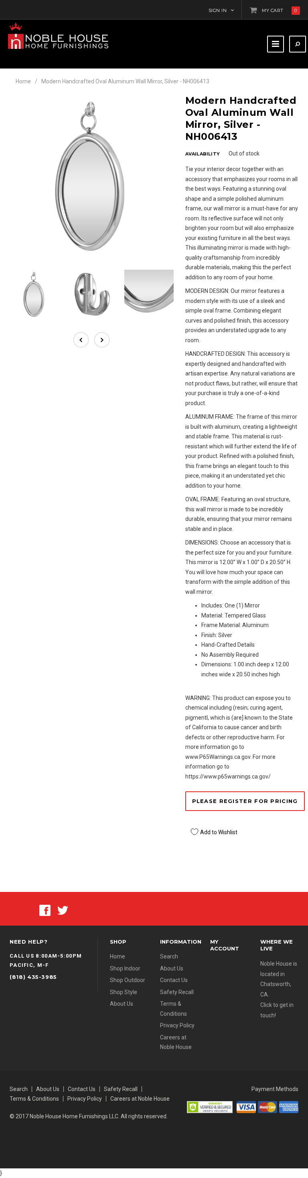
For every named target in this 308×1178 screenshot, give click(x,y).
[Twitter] (62, 909)
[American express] (288, 1106)
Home (23, 81)
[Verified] (210, 1106)
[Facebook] (45, 909)
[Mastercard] (267, 1106)
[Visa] (246, 1106)
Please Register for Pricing (245, 801)
